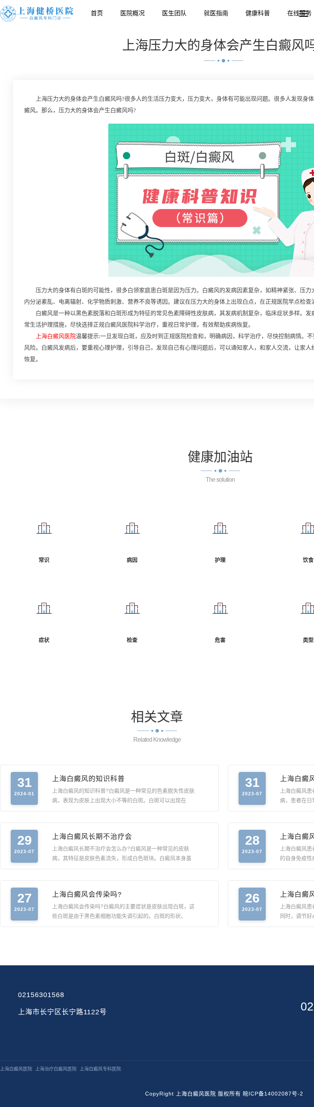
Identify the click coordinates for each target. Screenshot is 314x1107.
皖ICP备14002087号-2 (273, 1094)
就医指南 (216, 13)
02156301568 (41, 995)
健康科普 (257, 13)
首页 (97, 13)
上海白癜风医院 (16, 1069)
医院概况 (132, 13)
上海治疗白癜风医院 (56, 1069)
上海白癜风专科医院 (100, 1069)
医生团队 (174, 13)
